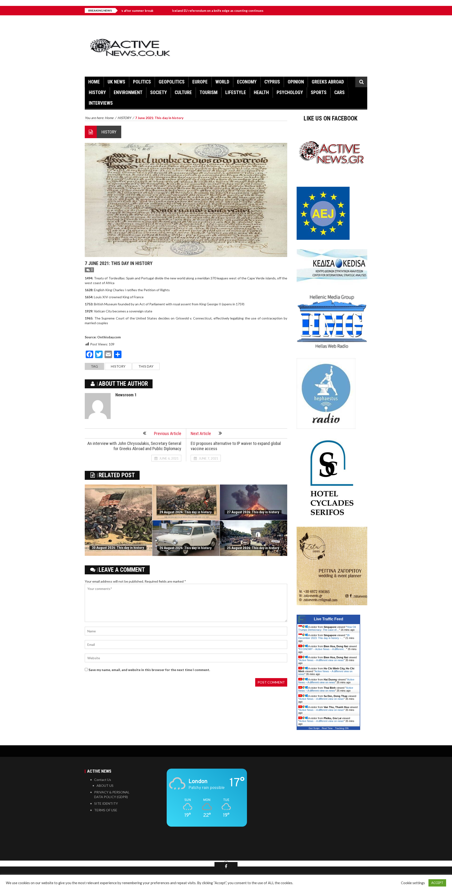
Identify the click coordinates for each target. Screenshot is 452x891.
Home (94, 82)
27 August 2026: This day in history (253, 512)
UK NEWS (116, 82)
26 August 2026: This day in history (185, 548)
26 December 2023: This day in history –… (324, 636)
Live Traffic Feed (328, 619)
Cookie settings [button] (413, 883)
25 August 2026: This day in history (253, 548)
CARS (339, 92)
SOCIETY (158, 92)
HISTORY (97, 92)
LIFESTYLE (235, 92)
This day (145, 366)
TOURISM (209, 92)
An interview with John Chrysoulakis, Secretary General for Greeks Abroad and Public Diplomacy (134, 446)
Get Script (314, 728)
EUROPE (200, 82)
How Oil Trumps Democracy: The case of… (327, 628)
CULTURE (183, 92)
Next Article (201, 433)
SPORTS (319, 92)
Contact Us (102, 780)
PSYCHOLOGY (290, 92)
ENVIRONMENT (128, 92)
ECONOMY (247, 82)
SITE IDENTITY (106, 803)
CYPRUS (272, 82)
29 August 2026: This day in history (185, 512)
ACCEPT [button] (437, 883)
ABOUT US (105, 785)
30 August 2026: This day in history (118, 548)
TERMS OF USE (105, 810)
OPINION (296, 82)
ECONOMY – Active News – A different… (322, 649)
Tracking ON (341, 728)
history (118, 366)
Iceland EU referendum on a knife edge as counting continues (182, 10)
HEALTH (261, 92)
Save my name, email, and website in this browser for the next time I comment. (149, 670)
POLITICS (142, 82)
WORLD (222, 82)
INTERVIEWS (101, 103)
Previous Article (167, 433)
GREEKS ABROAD (328, 82)
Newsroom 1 (126, 394)
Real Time (327, 728)
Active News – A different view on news (321, 660)
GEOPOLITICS (172, 82)
